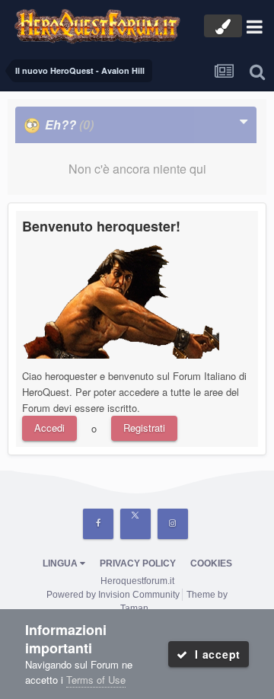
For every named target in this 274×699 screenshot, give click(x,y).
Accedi (49, 427)
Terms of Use (96, 679)
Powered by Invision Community (113, 594)
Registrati (144, 427)
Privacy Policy (138, 563)
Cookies (211, 563)
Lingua (61, 563)
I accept (214, 654)
